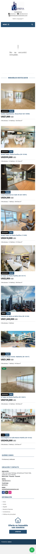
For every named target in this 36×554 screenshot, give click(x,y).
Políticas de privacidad (9, 514)
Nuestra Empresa (8, 509)
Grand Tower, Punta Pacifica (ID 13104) (14, 154)
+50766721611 (23, 13)
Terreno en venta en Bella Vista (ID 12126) (15, 316)
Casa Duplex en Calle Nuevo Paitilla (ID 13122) (16, 437)
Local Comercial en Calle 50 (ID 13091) (14, 195)
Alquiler (5, 507)
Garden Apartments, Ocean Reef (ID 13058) (15, 114)
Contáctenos (6, 512)
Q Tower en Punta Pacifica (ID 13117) (13, 276)
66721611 (13, 13)
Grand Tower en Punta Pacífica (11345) (14, 235)
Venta (4, 504)
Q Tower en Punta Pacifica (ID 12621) (13, 397)
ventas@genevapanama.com (10, 489)
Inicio (4, 502)
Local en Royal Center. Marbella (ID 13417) (15, 356)
